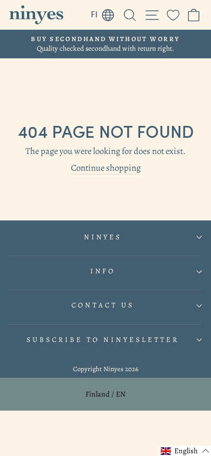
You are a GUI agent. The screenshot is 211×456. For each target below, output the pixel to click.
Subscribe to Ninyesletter (103, 340)
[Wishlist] (173, 15)
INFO (103, 271)
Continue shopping (106, 168)
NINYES (103, 237)
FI (105, 12)
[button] (185, 451)
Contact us (102, 305)
